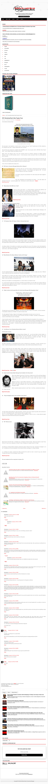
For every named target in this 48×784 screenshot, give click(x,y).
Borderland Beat (23, 781)
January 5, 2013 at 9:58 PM (13, 600)
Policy (22, 19)
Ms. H (5, 64)
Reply (5, 517)
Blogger (32, 781)
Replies (6, 519)
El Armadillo (6, 48)
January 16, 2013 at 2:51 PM (14, 655)
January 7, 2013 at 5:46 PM (13, 641)
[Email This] (2, 463)
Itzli (5, 56)
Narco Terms (8, 19)
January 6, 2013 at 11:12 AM (13, 630)
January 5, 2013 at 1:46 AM (13, 535)
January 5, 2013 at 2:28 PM (13, 548)
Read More (36, 470)
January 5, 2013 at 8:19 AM (13, 541)
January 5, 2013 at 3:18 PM (13, 572)
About (18, 19)
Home (3, 19)
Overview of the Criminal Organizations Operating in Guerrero (20, 484)
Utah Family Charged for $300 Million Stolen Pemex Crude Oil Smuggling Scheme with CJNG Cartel (24, 712)
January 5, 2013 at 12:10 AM (14, 514)
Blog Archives (14, 692)
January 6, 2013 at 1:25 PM (16, 521)
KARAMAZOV (6, 60)
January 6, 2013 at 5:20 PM (16, 557)
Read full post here (5, 182)
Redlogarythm (7, 66)
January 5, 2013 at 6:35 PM (13, 584)
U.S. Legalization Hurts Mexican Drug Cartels (17, 492)
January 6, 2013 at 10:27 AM (14, 622)
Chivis (5, 630)
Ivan (5, 58)
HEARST (6, 54)
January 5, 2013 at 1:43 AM (13, 529)
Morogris (6, 62)
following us (30, 774)
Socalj (5, 68)
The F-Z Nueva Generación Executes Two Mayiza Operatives (18, 706)
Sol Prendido (6, 70)
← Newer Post (4, 508)
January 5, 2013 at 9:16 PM (13, 593)
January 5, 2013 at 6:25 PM (13, 578)
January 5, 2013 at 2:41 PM (13, 565)
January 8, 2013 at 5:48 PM (13, 648)
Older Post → (44, 508)
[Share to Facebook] (6, 463)
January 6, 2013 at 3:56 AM (13, 615)
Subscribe (24, 755)
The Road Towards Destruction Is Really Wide (15, 700)
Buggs (5, 46)
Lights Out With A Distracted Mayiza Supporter (15, 730)
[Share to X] (5, 463)
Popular (4, 692)
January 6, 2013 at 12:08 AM (14, 607)
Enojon (5, 52)
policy (5, 41)
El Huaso (6, 50)
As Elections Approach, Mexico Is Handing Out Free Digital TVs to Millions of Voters (24, 469)
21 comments (17, 119)
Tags (9, 692)
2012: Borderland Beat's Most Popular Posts (12, 118)
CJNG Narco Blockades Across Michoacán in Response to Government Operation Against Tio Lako (25, 718)
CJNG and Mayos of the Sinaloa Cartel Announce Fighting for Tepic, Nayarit (20, 724)
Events (13, 19)
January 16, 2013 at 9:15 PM (13, 661)
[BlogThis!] (3, 463)
